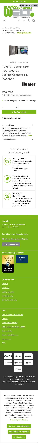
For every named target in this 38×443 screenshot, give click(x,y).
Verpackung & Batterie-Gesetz (13, 327)
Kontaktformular (21, 234)
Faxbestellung (7, 296)
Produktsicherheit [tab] (9, 139)
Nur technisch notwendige (19, 426)
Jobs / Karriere (8, 292)
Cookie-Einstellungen (10, 335)
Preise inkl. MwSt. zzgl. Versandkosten (16, 95)
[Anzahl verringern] (4, 107)
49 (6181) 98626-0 (17, 224)
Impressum (6, 339)
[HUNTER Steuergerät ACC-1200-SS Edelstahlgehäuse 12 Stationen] (19, 49)
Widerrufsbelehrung (10, 323)
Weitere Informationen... (19, 420)
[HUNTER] (29, 84)
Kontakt (5, 284)
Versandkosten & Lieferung (12, 315)
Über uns (5, 288)
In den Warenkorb (19, 112)
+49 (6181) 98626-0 (19, 1)
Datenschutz (7, 331)
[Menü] (4, 20)
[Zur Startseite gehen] (19, 11)
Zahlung (5, 319)
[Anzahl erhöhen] (16, 107)
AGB (3, 343)
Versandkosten (17, 379)
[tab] (18, 130)
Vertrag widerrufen (11, 244)
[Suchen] (19, 20)
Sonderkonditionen (9, 300)
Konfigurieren (19, 437)
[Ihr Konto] (28, 20)
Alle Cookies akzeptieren (19, 432)
